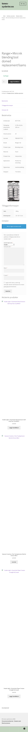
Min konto (4, 729)
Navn (5, 268)
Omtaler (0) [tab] (5, 110)
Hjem (4, 16)
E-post (6, 275)
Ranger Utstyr (19, 16)
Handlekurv (22, 728)
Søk (14, 729)
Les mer (14, 562)
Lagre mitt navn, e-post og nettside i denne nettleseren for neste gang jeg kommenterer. (14, 284)
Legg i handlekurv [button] (14, 427)
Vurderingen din (8, 242)
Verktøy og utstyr (11, 16)
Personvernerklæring (7, 721)
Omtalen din (7, 246)
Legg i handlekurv (14, 81)
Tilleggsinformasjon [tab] (7, 105)
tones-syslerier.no (8, 5)
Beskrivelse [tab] (5, 101)
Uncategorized (5, 707)
